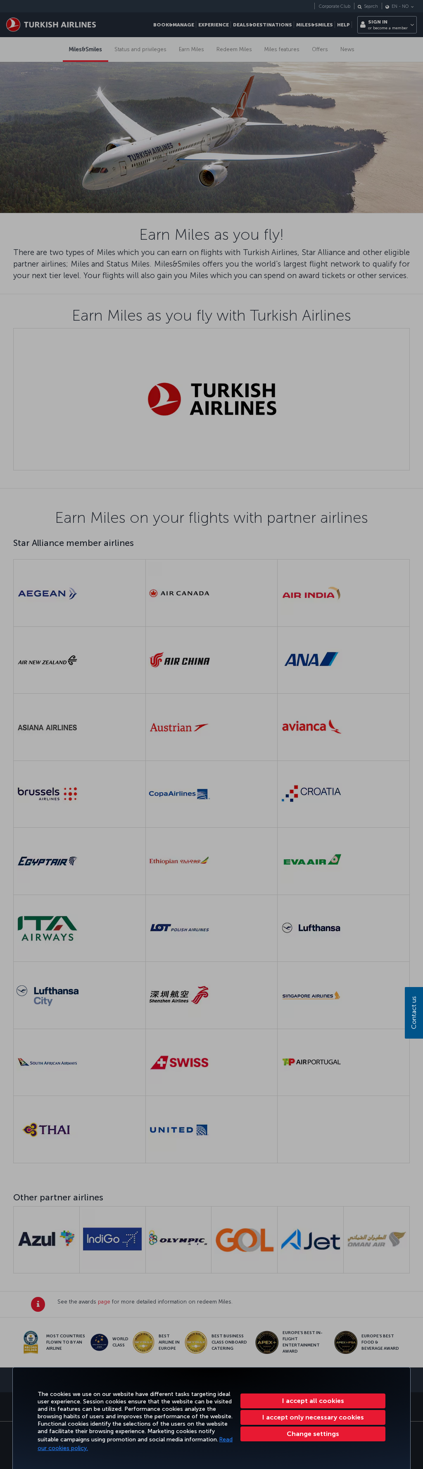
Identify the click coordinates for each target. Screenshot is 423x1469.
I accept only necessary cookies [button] (313, 1417)
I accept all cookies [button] (313, 1401)
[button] (312, 1433)
